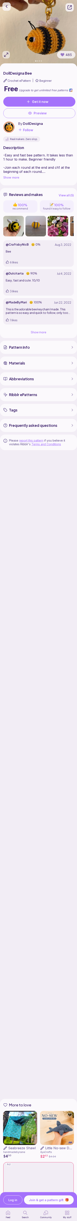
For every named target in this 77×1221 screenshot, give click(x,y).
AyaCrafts (46, 1152)
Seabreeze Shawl (22, 1148)
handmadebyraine (14, 1152)
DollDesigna (33, 123)
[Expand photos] (6, 54)
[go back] (6, 6)
